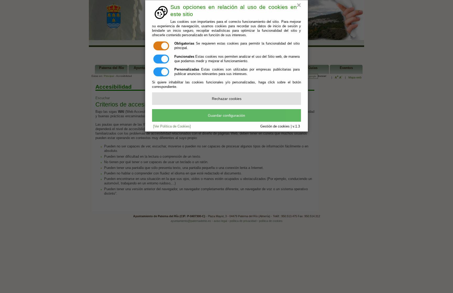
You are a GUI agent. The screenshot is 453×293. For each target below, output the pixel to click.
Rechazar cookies (226, 99)
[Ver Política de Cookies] (172, 126)
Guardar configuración (226, 115)
